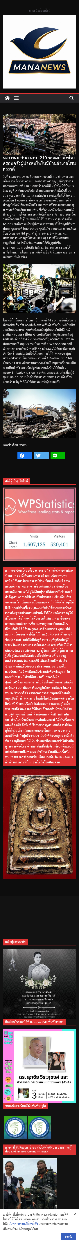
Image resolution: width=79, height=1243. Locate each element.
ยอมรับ (68, 1236)
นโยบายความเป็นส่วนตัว (23, 1224)
